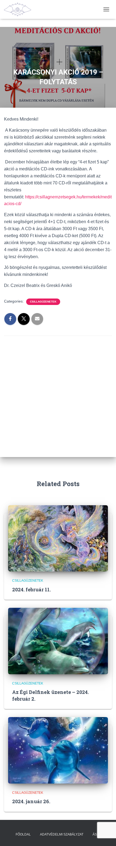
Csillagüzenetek (43, 301)
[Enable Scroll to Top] (105, 835)
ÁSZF (97, 834)
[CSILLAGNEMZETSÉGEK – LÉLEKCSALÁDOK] (19, 9)
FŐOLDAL (23, 834)
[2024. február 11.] (58, 538)
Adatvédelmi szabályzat (61, 834)
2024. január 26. (31, 801)
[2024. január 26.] (58, 750)
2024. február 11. (31, 589)
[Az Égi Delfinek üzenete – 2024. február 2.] (58, 640)
